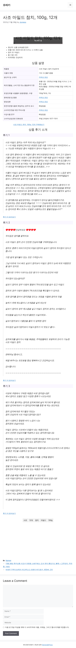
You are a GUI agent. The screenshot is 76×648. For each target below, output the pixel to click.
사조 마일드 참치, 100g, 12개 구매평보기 (28, 125)
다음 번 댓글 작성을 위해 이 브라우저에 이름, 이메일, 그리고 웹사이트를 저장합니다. (37, 627)
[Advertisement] (38, 31)
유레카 (6, 4)
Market (8, 561)
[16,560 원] (38, 43)
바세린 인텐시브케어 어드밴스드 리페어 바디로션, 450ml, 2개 (29, 570)
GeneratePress (47, 645)
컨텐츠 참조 (43, 77)
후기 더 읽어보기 (9, 217)
